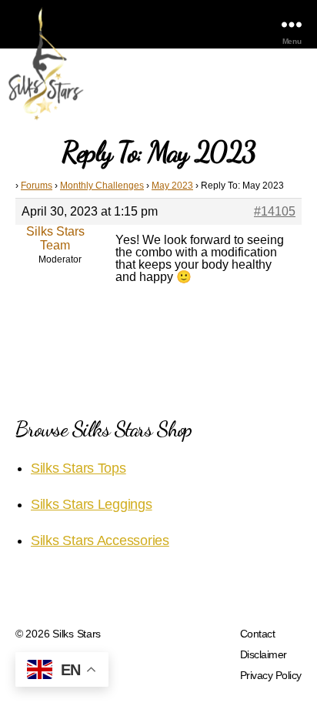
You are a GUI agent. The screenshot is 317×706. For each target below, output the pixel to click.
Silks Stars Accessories (100, 540)
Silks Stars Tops (78, 468)
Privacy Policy (271, 675)
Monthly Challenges (102, 185)
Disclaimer (263, 654)
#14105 (274, 211)
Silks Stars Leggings (91, 504)
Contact (257, 633)
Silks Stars (76, 633)
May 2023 (172, 185)
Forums (36, 185)
